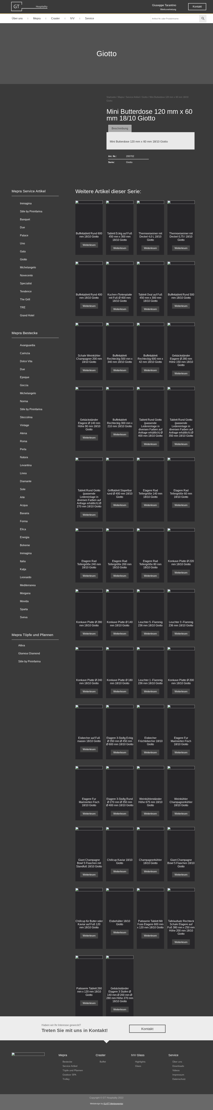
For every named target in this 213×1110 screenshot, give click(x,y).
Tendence (26, 291)
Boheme (25, 545)
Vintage (24, 425)
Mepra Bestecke (25, 333)
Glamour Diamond (29, 653)
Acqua (24, 505)
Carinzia (25, 353)
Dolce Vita (26, 361)
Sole (22, 489)
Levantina (26, 465)
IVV (72, 18)
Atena (23, 433)
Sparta (24, 609)
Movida (24, 601)
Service (89, 18)
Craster (55, 18)
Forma (24, 521)
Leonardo (25, 577)
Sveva (23, 617)
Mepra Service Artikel (29, 191)
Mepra (37, 18)
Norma (24, 401)
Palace (24, 235)
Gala (23, 251)
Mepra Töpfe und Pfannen (32, 635)
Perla (23, 449)
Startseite (111, 97)
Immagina (26, 203)
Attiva (21, 645)
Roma (23, 441)
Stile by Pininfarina (31, 211)
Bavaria (24, 513)
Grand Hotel (27, 315)
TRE (22, 307)
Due (22, 227)
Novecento (26, 275)
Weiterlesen (89, 245)
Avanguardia (27, 345)
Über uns (17, 18)
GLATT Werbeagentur (113, 1103)
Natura (24, 457)
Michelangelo (28, 267)
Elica (23, 529)
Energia (24, 537)
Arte (22, 497)
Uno (22, 243)
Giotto (107, 53)
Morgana (25, 593)
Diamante (25, 481)
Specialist (26, 283)
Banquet (25, 219)
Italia (23, 561)
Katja (23, 569)
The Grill (25, 299)
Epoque (24, 377)
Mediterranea (28, 585)
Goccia (24, 385)
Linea (23, 473)
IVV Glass (137, 1055)
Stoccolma (26, 417)
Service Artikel (133, 97)
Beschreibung (120, 128)
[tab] (119, 128)
